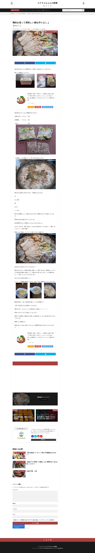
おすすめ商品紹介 (42, 29)
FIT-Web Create (47, 548)
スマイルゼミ (38, 10)
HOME (13, 13)
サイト (14, 514)
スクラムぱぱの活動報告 (21, 13)
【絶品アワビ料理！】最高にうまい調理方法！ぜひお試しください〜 (42, 462)
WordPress (60, 548)
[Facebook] (25, 63)
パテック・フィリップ (24, 10)
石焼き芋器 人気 (31, 471)
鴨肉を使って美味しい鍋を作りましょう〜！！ (36, 13)
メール (15, 508)
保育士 (43, 10)
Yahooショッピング (47, 107)
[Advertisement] (24, 378)
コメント (15, 489)
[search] (82, 10)
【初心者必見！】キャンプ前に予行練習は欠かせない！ (41, 453)
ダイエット (48, 10)
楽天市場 (38, 107)
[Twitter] (45, 63)
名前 (14, 503)
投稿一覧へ (43, 439)
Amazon (31, 107)
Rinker (33, 342)
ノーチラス (32, 10)
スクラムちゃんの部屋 (47, 3)
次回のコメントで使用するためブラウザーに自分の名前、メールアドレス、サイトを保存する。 (34, 519)
